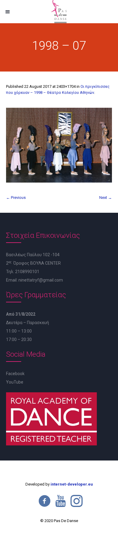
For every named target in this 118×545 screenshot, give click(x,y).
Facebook (15, 373)
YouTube (14, 382)
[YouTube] (60, 501)
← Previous (16, 197)
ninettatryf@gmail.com (40, 280)
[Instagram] (76, 501)
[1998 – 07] (59, 145)
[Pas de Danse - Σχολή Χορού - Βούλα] (59, 11)
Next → (105, 197)
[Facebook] (44, 501)
